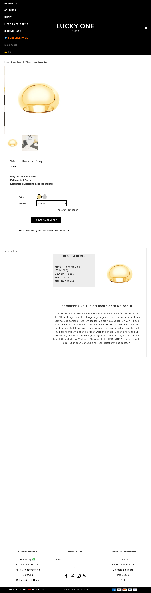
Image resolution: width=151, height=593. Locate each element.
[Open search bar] (75, 56)
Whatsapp (26, 559)
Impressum (123, 575)
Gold (22, 197)
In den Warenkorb (46, 220)
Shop (13, 62)
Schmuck (20, 62)
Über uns (123, 559)
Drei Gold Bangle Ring (40, 445)
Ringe (28, 62)
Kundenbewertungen (123, 564)
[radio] (39, 197)
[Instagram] (79, 576)
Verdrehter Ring (39, 530)
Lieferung (27, 575)
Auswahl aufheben (68, 210)
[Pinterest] (85, 576)
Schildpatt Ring (111, 530)
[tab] (74, 256)
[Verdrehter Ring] (40, 459)
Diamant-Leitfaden (123, 569)
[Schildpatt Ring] (111, 459)
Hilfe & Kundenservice (27, 569)
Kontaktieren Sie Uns (27, 564)
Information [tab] (11, 251)
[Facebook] (66, 576)
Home (6, 62)
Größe (22, 203)
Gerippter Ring (111, 445)
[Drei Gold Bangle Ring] (40, 375)
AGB (123, 580)
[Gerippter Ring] (111, 375)
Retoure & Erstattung (27, 580)
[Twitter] (72, 576)
